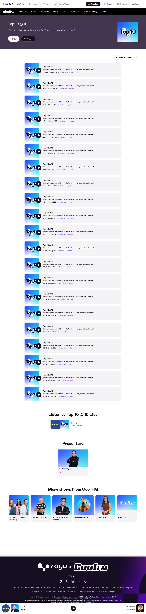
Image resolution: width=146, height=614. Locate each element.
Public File (29, 587)
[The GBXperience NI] (40, 495)
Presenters (45, 11)
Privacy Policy (72, 587)
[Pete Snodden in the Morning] (19, 495)
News (48, 4)
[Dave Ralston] (127, 495)
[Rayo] (52, 567)
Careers (61, 591)
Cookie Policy (118, 587)
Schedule (22, 11)
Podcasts (34, 4)
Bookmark (69, 72)
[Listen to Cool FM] (73, 608)
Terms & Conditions (55, 587)
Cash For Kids (75, 11)
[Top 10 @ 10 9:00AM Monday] (73, 430)
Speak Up (72, 591)
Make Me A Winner (64, 4)
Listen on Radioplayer (105, 591)
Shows (55, 11)
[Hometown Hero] (84, 495)
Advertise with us (86, 591)
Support (129, 587)
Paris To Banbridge (91, 11)
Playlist (33, 11)
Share (29, 39)
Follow (14, 39)
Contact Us (18, 587)
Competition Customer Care (43, 591)
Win (64, 11)
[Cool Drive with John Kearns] (62, 495)
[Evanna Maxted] (105, 495)
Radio (22, 4)
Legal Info (40, 587)
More (104, 11)
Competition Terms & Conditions (95, 587)
